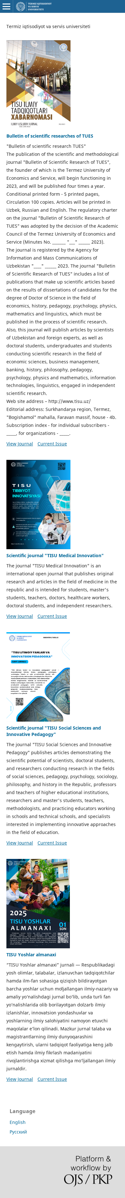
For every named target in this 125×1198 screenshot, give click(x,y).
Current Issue (52, 444)
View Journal (19, 444)
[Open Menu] (6, 6)
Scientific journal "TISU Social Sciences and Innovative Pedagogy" (53, 731)
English (18, 1122)
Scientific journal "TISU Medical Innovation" (55, 555)
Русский (18, 1132)
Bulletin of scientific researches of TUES (49, 136)
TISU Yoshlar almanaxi (31, 955)
